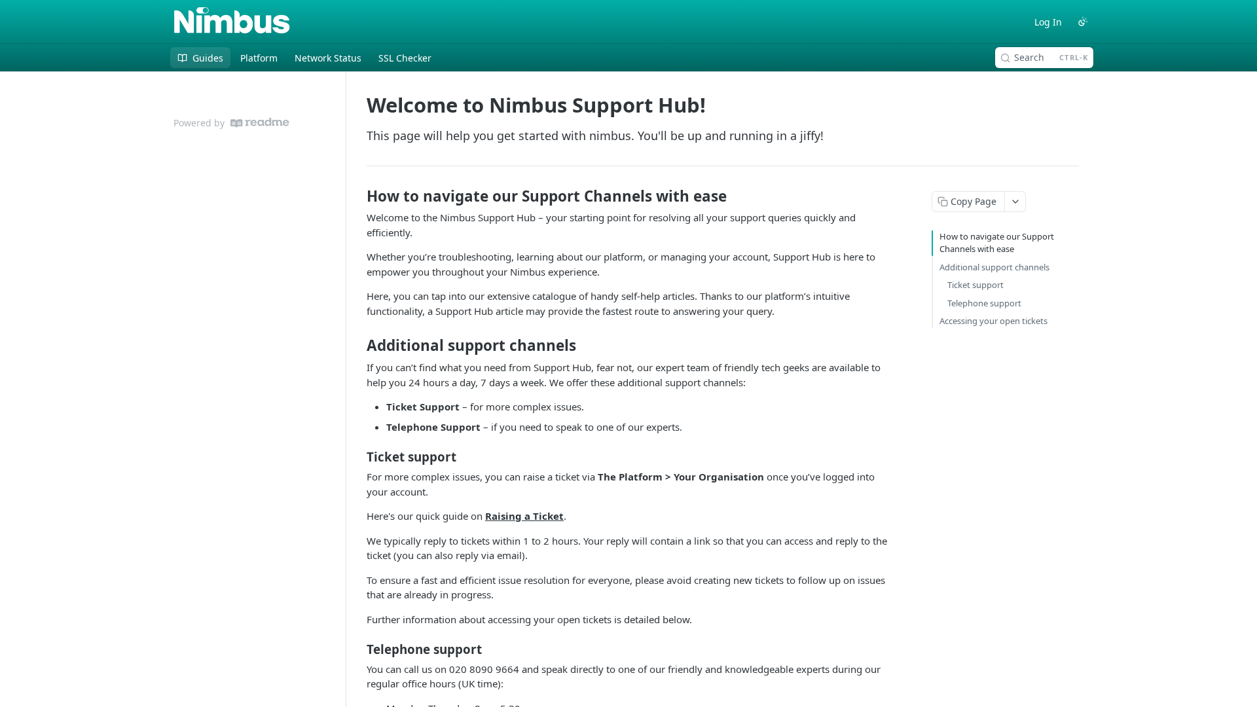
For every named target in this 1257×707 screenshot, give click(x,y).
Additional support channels (994, 267)
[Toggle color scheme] (1082, 21)
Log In (1048, 22)
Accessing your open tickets (993, 321)
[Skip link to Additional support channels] (357, 345)
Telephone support (984, 303)
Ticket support (975, 285)
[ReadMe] (259, 123)
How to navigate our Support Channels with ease (996, 242)
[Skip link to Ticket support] (357, 456)
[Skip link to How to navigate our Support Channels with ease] (357, 196)
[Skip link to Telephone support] (357, 649)
